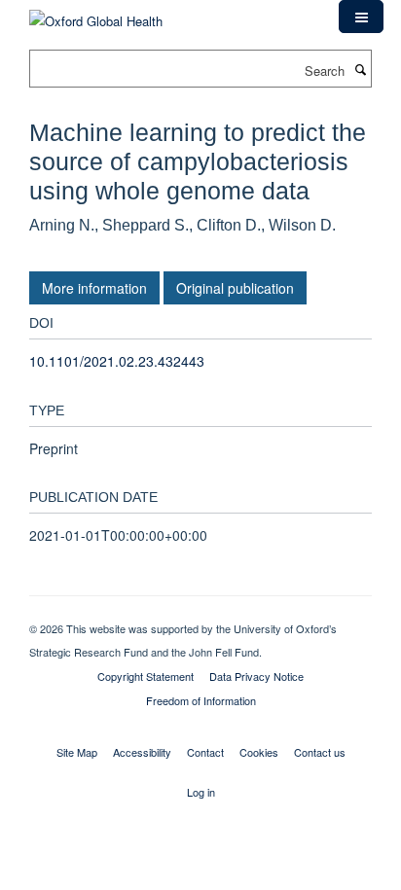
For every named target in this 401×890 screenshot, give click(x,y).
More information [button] (94, 288)
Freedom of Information (201, 700)
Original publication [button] (235, 288)
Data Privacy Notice (256, 676)
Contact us (320, 752)
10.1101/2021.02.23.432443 (116, 361)
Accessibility (142, 752)
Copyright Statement (145, 676)
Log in (201, 792)
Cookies (258, 752)
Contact (205, 752)
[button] (361, 16)
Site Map (76, 752)
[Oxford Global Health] (96, 14)
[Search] (360, 69)
